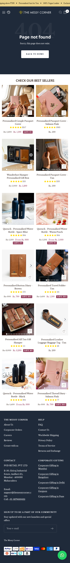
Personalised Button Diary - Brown (18, 287)
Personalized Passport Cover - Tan (52, 176)
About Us (8, 425)
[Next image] (31, 101)
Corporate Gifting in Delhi (51, 482)
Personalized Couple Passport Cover (18, 122)
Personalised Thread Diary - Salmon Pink (52, 395)
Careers (8, 435)
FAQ (40, 425)
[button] (16, 127)
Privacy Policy (45, 440)
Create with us (11, 446)
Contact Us (43, 430)
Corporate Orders (13, 430)
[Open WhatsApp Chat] (62, 555)
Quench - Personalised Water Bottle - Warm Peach (52, 230)
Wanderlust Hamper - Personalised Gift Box (18, 176)
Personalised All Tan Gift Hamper (18, 341)
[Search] (60, 12)
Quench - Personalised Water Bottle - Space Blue (18, 230)
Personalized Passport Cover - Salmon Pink (52, 122)
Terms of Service (46, 446)
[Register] (52, 528)
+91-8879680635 (17, 499)
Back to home (35, 54)
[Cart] (65, 12)
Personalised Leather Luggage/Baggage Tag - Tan (52, 341)
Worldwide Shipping (48, 435)
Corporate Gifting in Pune (51, 496)
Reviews (8, 440)
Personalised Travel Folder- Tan (52, 287)
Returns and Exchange (49, 451)
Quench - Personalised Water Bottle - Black (18, 395)
